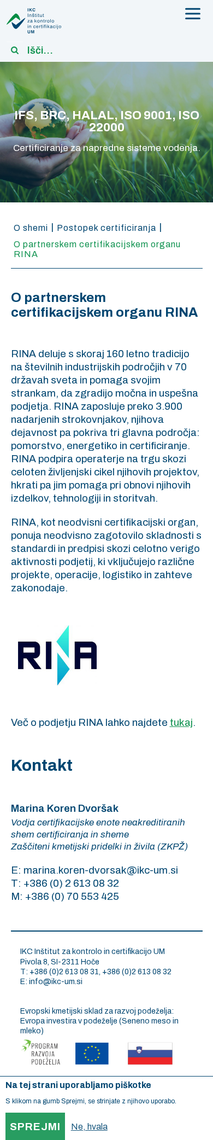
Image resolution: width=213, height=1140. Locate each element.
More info (192, 1101)
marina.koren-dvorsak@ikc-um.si (100, 870)
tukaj (181, 722)
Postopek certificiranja (106, 227)
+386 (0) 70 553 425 (72, 896)
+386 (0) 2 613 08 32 (71, 883)
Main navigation (192, 13)
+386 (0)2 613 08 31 (64, 972)
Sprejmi (35, 1126)
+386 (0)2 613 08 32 (136, 972)
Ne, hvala (89, 1126)
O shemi (31, 227)
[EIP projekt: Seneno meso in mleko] (96, 1050)
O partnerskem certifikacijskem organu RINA (97, 249)
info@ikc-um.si (55, 982)
